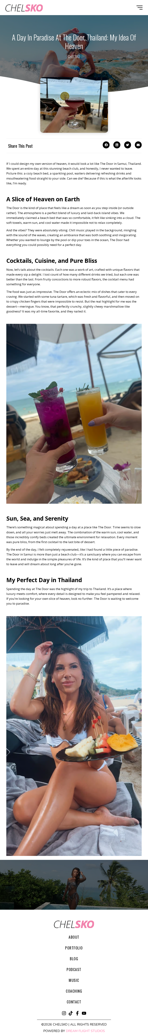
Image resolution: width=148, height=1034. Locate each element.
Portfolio (74, 948)
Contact (74, 1001)
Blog (74, 958)
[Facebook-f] (77, 1013)
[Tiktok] (70, 1013)
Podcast (74, 969)
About (74, 937)
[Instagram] (64, 1013)
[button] (106, 144)
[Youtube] (84, 1013)
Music (74, 980)
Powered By (74, 1031)
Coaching (74, 991)
